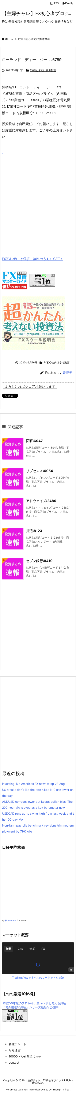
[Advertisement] (38, 200)
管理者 (67, 373)
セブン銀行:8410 (39, 561)
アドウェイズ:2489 (41, 501)
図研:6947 (34, 441)
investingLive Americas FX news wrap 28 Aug (33, 784)
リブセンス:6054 (39, 471)
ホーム (9, 39)
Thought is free (61, 1089)
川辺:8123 (34, 531)
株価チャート (10, 920)
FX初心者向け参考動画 (36, 39)
